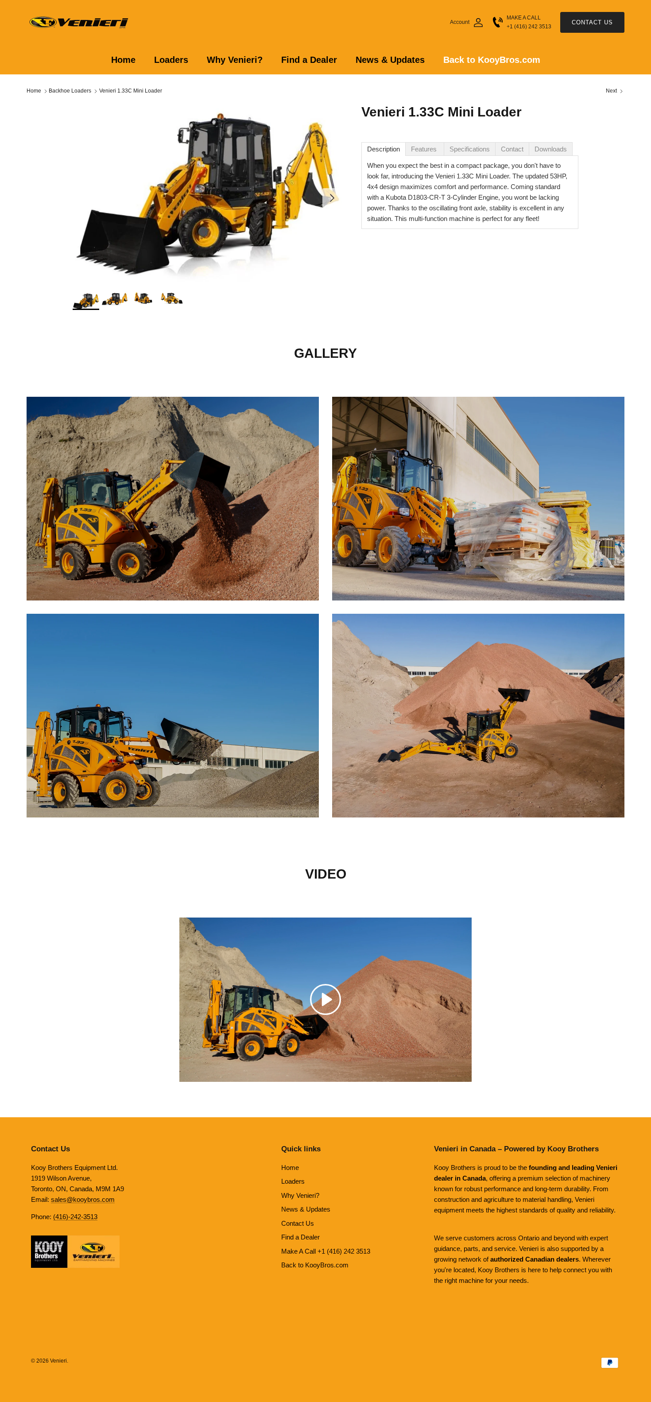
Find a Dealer (309, 60)
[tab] (383, 149)
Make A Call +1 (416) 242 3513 (325, 1251)
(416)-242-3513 (75, 1216)
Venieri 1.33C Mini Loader (130, 91)
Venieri (58, 1361)
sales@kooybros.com (83, 1199)
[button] (325, 999)
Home (123, 60)
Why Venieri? (235, 60)
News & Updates (390, 60)
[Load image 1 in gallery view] (207, 193)
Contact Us (592, 22)
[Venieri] (80, 22)
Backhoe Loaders (70, 91)
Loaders (171, 60)
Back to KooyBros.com (491, 60)
